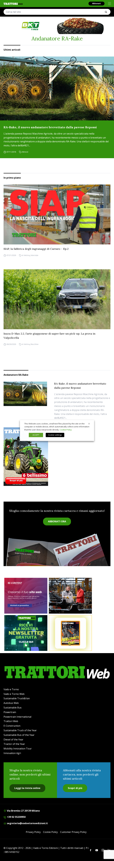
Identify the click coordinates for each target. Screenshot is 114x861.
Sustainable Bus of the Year (19, 735)
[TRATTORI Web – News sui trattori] (13, 4)
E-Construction (12, 725)
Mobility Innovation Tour (18, 748)
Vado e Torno (11, 689)
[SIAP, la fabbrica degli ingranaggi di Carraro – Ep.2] (57, 214)
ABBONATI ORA (57, 521)
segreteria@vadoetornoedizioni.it (27, 823)
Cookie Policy (50, 832)
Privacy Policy (33, 832)
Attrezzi (25, 152)
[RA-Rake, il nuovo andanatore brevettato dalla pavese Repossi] (57, 88)
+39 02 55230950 (16, 817)
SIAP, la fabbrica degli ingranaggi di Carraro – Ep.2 (36, 249)
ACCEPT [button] (36, 435)
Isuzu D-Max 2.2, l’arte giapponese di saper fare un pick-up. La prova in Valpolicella (49, 335)
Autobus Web (11, 703)
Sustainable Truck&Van (17, 698)
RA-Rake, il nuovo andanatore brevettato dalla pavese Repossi (50, 127)
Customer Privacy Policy (73, 832)
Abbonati (96, 3)
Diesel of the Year (13, 739)
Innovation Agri (12, 753)
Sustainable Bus (13, 707)
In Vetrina (26, 255)
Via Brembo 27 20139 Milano (23, 810)
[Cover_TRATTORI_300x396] (57, 456)
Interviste (34, 255)
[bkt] (57, 26)
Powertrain (10, 712)
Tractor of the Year (14, 744)
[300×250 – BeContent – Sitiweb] (25, 596)
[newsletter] (25, 633)
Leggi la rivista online (27, 788)
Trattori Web (11, 721)
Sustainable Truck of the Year (20, 730)
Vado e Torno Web (14, 694)
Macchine (34, 344)
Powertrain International (17, 716)
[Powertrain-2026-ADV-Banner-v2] (70, 596)
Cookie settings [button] (55, 435)
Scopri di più (75, 788)
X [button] (89, 423)
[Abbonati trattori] (70, 633)
